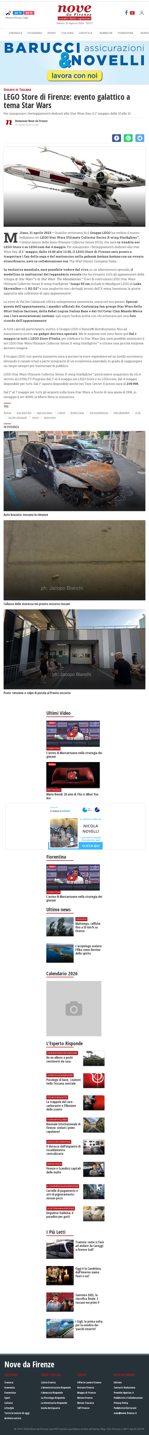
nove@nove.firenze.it (125, 1413)
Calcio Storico (48, 1382)
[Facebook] (126, 13)
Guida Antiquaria (50, 1408)
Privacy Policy (121, 1403)
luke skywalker (122, 412)
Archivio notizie (12, 1418)
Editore (118, 1382)
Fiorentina (125, 32)
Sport (51, 32)
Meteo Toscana (85, 1403)
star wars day (24, 412)
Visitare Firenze (85, 1387)
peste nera (50, 417)
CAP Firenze (83, 1408)
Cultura (67, 32)
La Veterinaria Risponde (54, 1403)
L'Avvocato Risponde (52, 1392)
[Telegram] (139, 138)
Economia (35, 32)
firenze (7, 412)
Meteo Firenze (84, 1397)
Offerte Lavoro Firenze (89, 1382)
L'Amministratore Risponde (56, 1387)
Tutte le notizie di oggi (17, 1413)
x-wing (61, 412)
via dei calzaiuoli (17, 417)
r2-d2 (137, 412)
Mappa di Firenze (86, 1392)
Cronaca (15, 32)
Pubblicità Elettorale (125, 1408)
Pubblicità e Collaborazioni (128, 1397)
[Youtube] (132, 13)
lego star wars (44, 412)
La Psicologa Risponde (53, 1397)
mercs (35, 417)
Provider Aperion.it (124, 1392)
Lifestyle (85, 32)
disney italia (77, 412)
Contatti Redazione (124, 1387)
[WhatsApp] (128, 138)
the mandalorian (98, 412)
